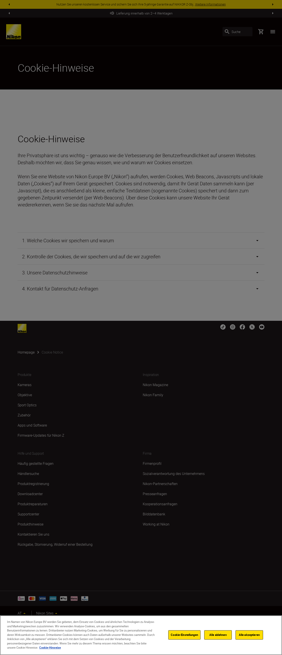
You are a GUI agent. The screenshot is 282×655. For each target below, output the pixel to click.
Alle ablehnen (218, 635)
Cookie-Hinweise (50, 648)
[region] (141, 635)
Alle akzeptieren (249, 635)
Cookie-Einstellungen (184, 635)
